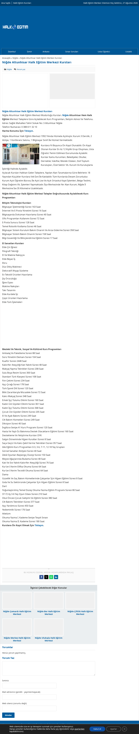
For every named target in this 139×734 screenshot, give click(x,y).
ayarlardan (79, 729)
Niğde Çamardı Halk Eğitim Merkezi (17, 612)
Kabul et (97, 729)
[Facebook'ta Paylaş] (41, 577)
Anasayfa (6, 58)
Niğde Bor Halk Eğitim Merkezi (48, 612)
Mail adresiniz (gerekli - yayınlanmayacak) (21, 692)
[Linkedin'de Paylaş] (56, 577)
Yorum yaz (21, 69)
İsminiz (5, 681)
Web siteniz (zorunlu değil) (14, 703)
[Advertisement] (25, 91)
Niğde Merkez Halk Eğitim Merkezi (17, 639)
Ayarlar (113, 729)
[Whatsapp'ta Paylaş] (51, 577)
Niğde (15, 58)
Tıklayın (28, 130)
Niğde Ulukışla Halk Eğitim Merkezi (48, 639)
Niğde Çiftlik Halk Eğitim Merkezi (80, 612)
